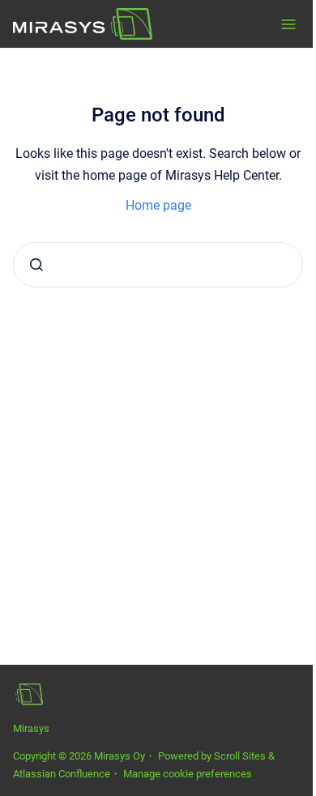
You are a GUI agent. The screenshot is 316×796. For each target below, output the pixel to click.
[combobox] (158, 265)
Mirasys (31, 728)
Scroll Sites (240, 756)
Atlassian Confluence (61, 774)
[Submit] (36, 265)
